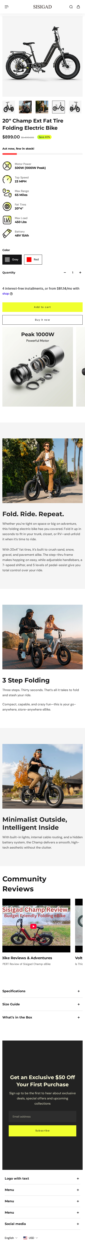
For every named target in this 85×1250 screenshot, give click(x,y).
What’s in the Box (17, 1017)
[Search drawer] (71, 7)
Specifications (14, 991)
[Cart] (78, 7)
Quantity (8, 272)
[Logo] (42, 7)
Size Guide (11, 1004)
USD (31, 1238)
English (9, 1238)
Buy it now (42, 319)
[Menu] (7, 7)
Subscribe (42, 1130)
